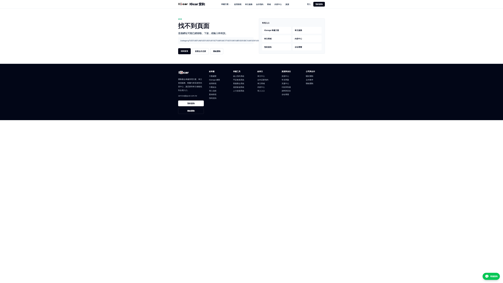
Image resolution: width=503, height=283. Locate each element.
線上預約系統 (238, 76)
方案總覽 (212, 76)
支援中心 (285, 83)
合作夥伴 (309, 80)
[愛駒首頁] (183, 4)
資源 (287, 4)
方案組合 (212, 87)
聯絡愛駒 (216, 51)
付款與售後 (286, 87)
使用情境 (237, 4)
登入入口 (261, 91)
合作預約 (259, 4)
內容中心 (278, 4)
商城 (269, 4)
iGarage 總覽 (214, 80)
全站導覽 (298, 47)
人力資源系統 (238, 91)
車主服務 (248, 4)
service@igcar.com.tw (187, 96)
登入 (309, 4)
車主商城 (268, 38)
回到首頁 (184, 51)
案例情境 (212, 94)
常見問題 (285, 80)
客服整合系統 (238, 83)
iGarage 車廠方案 (271, 30)
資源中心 (285, 76)
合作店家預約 (262, 80)
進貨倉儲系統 (238, 87)
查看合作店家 (200, 51)
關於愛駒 (309, 76)
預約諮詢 (319, 4)
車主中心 (261, 76)
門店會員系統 (238, 80)
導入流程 (212, 91)
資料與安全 (286, 91)
